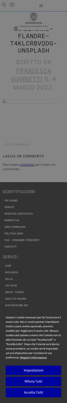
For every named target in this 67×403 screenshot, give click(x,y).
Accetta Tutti (33, 392)
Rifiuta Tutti (33, 381)
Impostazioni (33, 370)
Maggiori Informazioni (33, 358)
